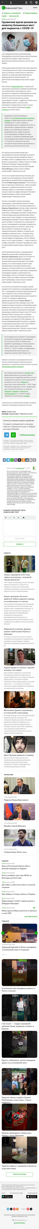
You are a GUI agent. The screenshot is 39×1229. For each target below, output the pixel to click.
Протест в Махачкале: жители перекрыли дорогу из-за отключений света (18, 1061)
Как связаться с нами (16, 1193)
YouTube (27, 396)
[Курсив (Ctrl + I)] (10, 517)
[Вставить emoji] (23, 517)
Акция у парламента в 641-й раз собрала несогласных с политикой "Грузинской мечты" (17, 577)
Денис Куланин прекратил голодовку (19, 755)
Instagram (15, 391)
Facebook (7, 391)
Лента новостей (14, 16)
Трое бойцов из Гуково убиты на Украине (18, 894)
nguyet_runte (19, 468)
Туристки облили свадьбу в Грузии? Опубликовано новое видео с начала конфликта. (16, 1100)
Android (27, 373)
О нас (3, 1193)
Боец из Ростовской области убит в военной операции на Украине (16, 867)
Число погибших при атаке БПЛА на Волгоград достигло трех (17, 876)
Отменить (19, 544)
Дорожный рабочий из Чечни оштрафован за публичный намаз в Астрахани (19, 948)
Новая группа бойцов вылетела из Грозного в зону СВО (19, 911)
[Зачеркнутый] (18, 517)
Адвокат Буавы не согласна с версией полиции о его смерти (19, 668)
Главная (4, 16)
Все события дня (31, 916)
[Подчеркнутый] (14, 517)
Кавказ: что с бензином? (12, 13)
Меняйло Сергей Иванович (15, 826)
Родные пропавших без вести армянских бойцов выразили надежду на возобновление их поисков (19, 599)
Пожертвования (32, 1193)
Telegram (24, 382)
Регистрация (20, 538)
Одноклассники (10, 394)
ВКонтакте (24, 391)
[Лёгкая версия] (11, 2)
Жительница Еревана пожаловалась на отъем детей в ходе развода (18, 711)
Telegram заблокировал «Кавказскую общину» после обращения (16, 1134)
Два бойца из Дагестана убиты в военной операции (18, 885)
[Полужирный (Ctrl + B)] (6, 517)
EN (6, 2)
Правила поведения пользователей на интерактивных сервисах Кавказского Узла (19, 1215)
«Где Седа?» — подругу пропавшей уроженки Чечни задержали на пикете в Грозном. (18, 1026)
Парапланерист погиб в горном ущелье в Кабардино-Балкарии (18, 902)
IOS (32, 373)
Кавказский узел (17, 86)
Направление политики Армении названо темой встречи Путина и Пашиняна (17, 631)
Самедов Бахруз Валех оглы (15, 852)
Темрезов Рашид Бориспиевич (16, 800)
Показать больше (19, 1174)
